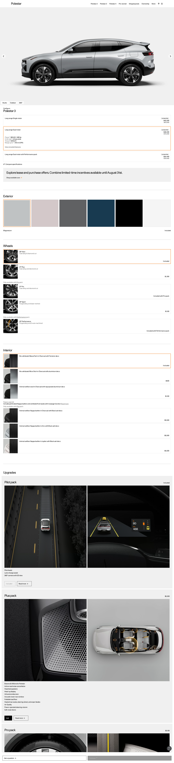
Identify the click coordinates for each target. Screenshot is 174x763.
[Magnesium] (17, 213)
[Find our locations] (158, 3)
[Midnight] (101, 213)
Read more (64, 404)
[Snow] (157, 213)
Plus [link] (18, 406)
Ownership (145, 4)
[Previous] (4, 56)
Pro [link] (18, 282)
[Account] (162, 3)
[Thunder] (73, 213)
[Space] (129, 213)
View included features (13, 147)
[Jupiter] (45, 213)
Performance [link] (21, 317)
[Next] (170, 56)
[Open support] (169, 748)
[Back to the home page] (16, 3)
